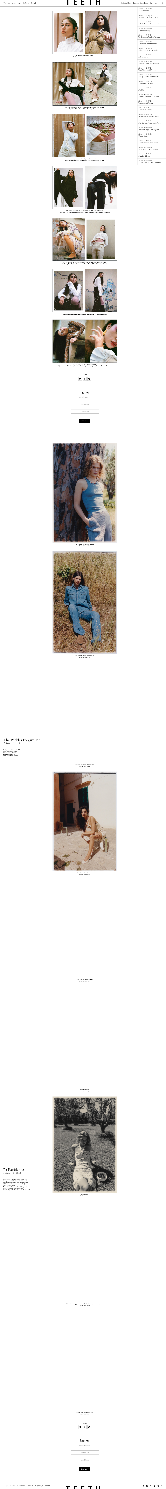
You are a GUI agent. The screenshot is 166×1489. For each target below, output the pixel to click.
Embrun (25, 1182)
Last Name (85, 412)
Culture (26, 3)
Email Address (84, 397)
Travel (33, 3)
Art (19, 3)
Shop (6, 1486)
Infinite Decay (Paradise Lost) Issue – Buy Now (139, 3)
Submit (12, 1486)
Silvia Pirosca (7, 1184)
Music (14, 3)
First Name (84, 405)
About (47, 1486)
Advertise (21, 1486)
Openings (39, 1486)
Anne (21, 1182)
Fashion (7, 3)
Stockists (30, 1486)
